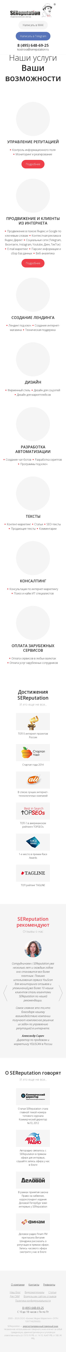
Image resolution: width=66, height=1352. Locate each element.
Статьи (52, 1292)
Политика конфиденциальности (33, 1300)
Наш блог (15, 1292)
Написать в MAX (33, 25)
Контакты (34, 1284)
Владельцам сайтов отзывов (40, 1296)
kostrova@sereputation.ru (33, 49)
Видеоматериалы (34, 1292)
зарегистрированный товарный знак (40, 1326)
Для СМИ (15, 1296)
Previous (5, 993)
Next (61, 993)
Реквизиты (49, 1284)
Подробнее (33, 164)
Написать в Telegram (33, 36)
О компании (18, 1284)
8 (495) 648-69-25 (33, 45)
